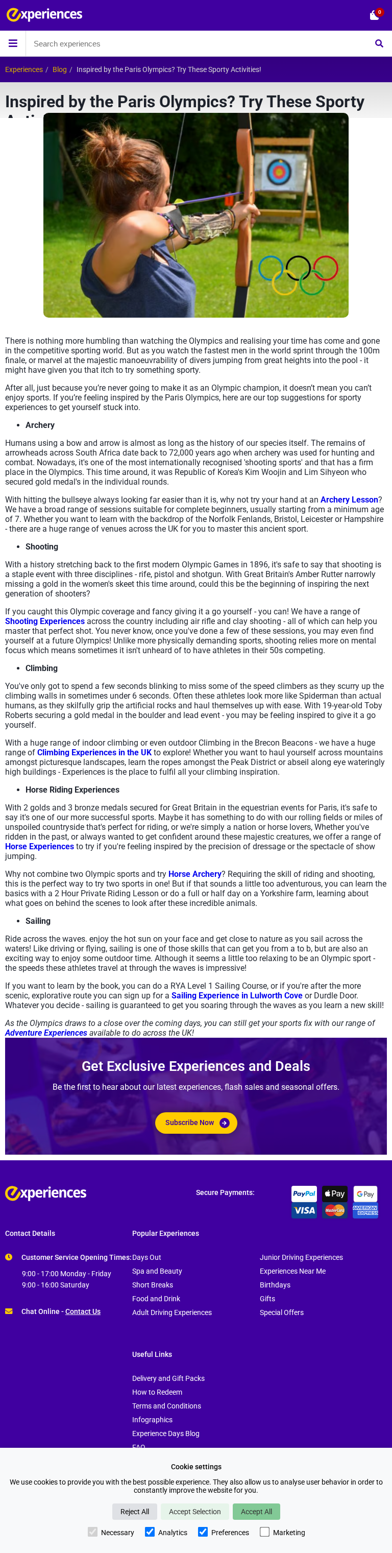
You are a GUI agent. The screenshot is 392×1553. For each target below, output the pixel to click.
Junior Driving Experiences (301, 1257)
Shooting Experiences (45, 621)
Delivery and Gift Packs (168, 1378)
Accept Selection (195, 1512)
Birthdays (275, 1285)
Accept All (256, 1512)
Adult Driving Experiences (172, 1312)
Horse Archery (195, 874)
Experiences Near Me (293, 1271)
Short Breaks (152, 1285)
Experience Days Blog (166, 1433)
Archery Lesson (349, 500)
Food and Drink (156, 1299)
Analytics (172, 1532)
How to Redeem (157, 1392)
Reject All (134, 1512)
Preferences (230, 1532)
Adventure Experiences (46, 1033)
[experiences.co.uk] (100, 1193)
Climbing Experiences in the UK (94, 752)
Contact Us (83, 1311)
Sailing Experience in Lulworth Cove (237, 995)
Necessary (117, 1532)
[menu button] (13, 43)
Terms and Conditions (166, 1406)
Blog (60, 69)
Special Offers (282, 1312)
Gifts (267, 1299)
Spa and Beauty (157, 1271)
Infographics (152, 1420)
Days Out (146, 1257)
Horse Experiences (39, 846)
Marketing (289, 1532)
